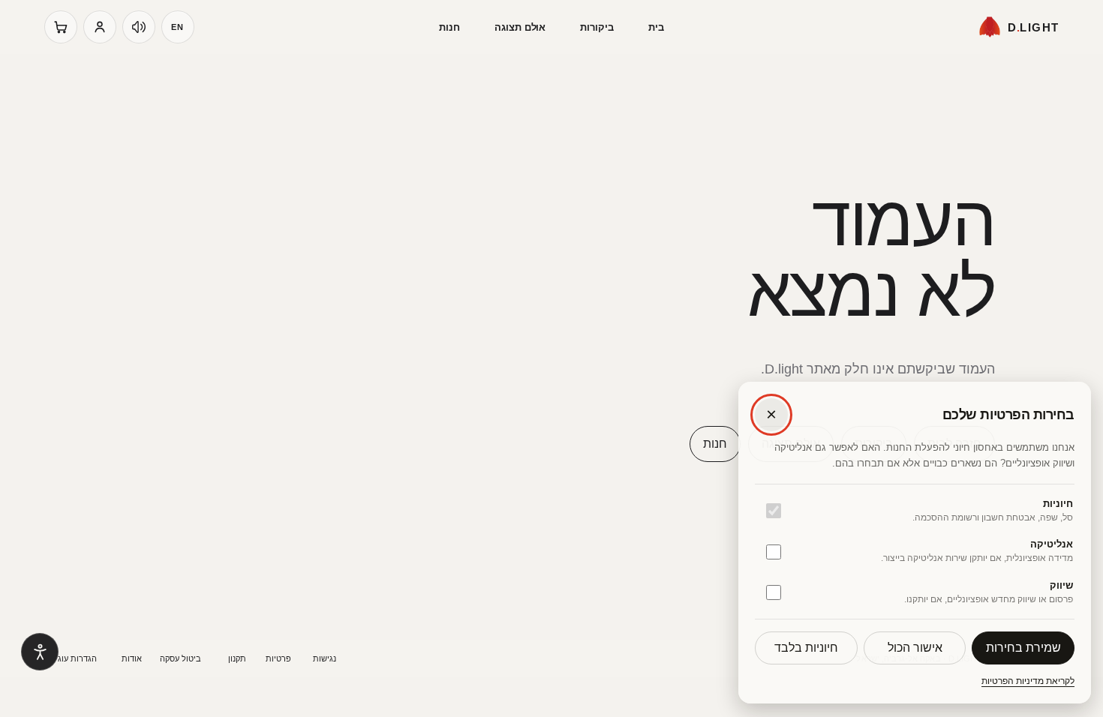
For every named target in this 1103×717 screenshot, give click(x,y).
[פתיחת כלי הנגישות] (40, 651)
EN (177, 27)
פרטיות (278, 658)
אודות (132, 658)
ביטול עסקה (180, 658)
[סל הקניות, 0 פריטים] (60, 27)
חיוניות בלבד (806, 647)
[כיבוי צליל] (138, 27)
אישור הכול (915, 647)
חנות (449, 27)
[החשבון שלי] (99, 27)
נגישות (324, 658)
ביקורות (597, 27)
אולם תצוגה (519, 27)
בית (656, 27)
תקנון (237, 658)
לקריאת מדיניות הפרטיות (1027, 681)
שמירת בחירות (1023, 647)
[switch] (773, 510)
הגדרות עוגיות (72, 658)
